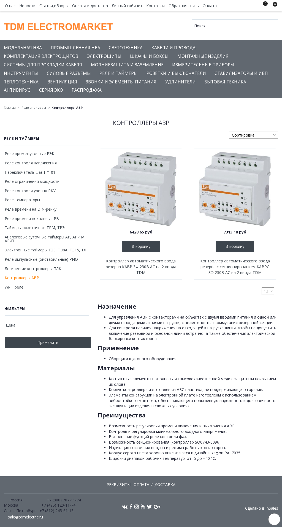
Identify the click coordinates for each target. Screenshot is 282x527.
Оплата (210, 5)
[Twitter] (149, 506)
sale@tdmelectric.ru (25, 517)
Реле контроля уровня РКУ (30, 190)
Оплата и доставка (90, 5)
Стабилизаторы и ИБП (241, 73)
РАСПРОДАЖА (87, 90)
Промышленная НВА (75, 48)
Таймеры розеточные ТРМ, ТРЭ (35, 227)
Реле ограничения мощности (32, 181)
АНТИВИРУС (17, 90)
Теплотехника (21, 82)
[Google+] (157, 506)
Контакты (155, 5)
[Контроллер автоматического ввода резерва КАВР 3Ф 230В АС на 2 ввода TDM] (141, 189)
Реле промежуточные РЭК (29, 153)
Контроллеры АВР (22, 277)
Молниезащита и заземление (127, 65)
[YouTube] (143, 506)
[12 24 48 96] (268, 291)
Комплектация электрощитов (41, 56)
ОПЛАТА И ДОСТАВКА (154, 484)
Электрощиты (104, 56)
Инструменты (21, 73)
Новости (27, 5)
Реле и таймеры (118, 73)
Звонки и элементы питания (121, 82)
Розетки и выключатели (176, 73)
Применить (47, 342)
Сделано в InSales (261, 508)
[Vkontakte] (125, 506)
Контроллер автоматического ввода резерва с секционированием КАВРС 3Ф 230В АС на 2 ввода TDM (235, 266)
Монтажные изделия (203, 56)
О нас (10, 5)
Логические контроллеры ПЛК (33, 268)
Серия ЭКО (51, 90)
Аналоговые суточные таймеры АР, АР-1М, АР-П (45, 238)
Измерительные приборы (203, 65)
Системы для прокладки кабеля (43, 65)
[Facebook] (130, 506)
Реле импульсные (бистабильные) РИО (41, 259)
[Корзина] (272, 6)
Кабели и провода (173, 48)
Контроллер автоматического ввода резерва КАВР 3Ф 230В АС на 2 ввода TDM (141, 266)
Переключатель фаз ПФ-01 (30, 172)
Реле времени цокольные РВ (32, 218)
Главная (10, 107)
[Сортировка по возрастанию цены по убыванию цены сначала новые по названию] (253, 135)
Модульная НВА (23, 48)
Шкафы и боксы (149, 56)
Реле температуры (22, 199)
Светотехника (126, 48)
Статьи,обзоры (53, 5)
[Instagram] (136, 506)
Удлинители (180, 82)
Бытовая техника (225, 82)
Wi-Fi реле (14, 287)
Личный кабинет (127, 5)
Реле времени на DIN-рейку (30, 209)
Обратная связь (184, 5)
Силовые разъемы (69, 73)
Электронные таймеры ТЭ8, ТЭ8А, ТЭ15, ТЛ (45, 249)
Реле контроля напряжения (31, 162)
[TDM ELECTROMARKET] (59, 25)
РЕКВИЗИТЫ (119, 484)
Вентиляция (62, 82)
